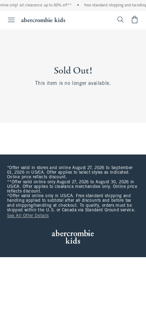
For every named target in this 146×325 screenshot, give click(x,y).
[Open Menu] (8, 19)
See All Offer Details (28, 216)
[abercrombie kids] (43, 20)
